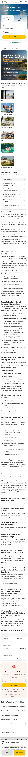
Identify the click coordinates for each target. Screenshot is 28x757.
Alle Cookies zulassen (19, 753)
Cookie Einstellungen (7, 753)
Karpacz (17, 48)
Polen (5, 48)
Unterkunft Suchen (14, 36)
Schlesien (11, 48)
